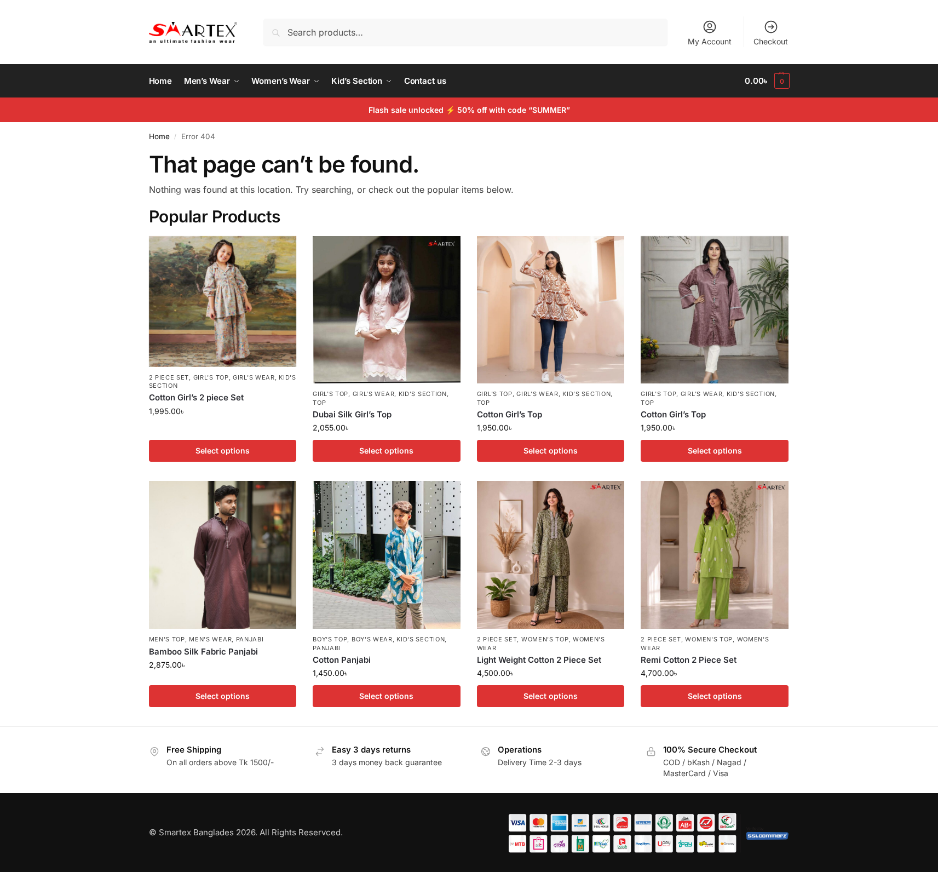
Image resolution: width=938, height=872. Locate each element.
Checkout (770, 41)
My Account (710, 41)
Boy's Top (330, 639)
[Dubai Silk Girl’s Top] (387, 310)
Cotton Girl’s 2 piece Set (196, 397)
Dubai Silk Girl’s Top (352, 414)
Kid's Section (423, 394)
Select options (222, 450)
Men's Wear (210, 639)
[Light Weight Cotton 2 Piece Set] (551, 555)
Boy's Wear (372, 639)
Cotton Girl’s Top (509, 414)
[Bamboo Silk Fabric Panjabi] (223, 555)
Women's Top (545, 639)
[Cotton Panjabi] (387, 555)
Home (159, 136)
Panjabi (250, 639)
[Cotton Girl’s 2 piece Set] (223, 301)
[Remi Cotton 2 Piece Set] (715, 555)
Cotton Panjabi (342, 660)
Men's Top (167, 639)
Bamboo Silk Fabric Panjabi (203, 651)
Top (319, 402)
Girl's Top (211, 377)
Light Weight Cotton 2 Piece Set (539, 660)
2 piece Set (169, 377)
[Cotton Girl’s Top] (551, 310)
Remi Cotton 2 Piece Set (688, 660)
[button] (767, 81)
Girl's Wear (254, 377)
